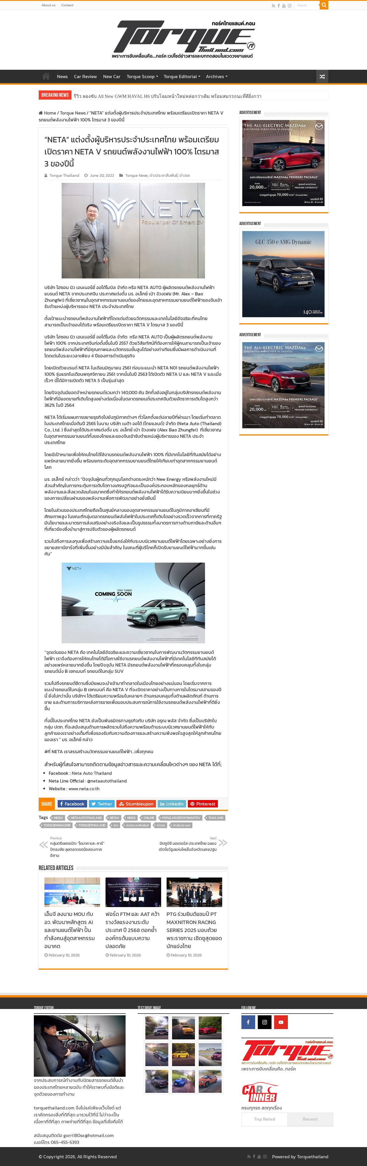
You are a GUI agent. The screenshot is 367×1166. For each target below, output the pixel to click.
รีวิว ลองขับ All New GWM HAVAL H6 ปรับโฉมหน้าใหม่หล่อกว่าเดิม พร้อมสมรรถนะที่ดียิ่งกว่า (167, 96)
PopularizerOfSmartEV (181, 818)
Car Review (85, 76)
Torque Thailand (64, 175)
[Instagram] (265, 1022)
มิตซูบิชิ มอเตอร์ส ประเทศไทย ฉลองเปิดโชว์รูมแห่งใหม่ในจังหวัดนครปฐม (187, 844)
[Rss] (274, 5)
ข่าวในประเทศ (181, 825)
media (58, 818)
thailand (215, 818)
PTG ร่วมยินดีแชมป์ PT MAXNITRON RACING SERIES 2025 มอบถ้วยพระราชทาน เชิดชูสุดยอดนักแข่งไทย (194, 930)
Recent (310, 1118)
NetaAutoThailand (86, 818)
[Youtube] (284, 5)
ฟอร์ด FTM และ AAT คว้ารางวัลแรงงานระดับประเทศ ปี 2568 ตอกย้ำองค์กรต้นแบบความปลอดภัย (132, 930)
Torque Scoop (141, 76)
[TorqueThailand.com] (183, 38)
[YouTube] (281, 1022)
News (62, 76)
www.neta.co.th (84, 788)
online (149, 818)
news (131, 818)
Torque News (73, 112)
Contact (67, 5)
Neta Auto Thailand (92, 773)
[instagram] (289, 5)
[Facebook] (278, 5)
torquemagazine (57, 825)
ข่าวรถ (184, 175)
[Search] (324, 5)
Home (46, 76)
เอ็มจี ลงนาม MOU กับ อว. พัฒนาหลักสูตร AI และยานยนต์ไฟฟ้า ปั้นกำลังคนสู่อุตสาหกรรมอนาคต (69, 930)
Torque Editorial (180, 76)
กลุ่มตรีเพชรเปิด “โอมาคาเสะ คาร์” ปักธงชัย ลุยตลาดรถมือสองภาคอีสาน (77, 847)
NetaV (114, 818)
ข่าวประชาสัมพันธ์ (164, 175)
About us (49, 5)
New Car (111, 76)
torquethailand (92, 825)
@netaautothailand (107, 780)
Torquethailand (312, 1156)
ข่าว (116, 825)
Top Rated (264, 1118)
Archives (215, 76)
